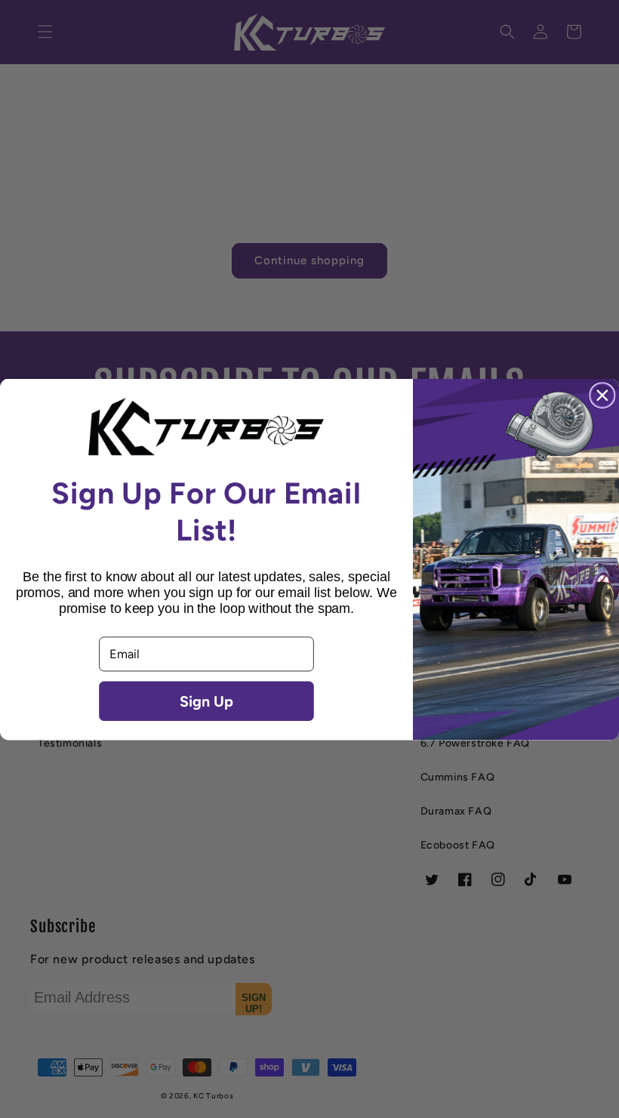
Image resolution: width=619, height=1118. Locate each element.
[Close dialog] (602, 395)
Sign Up (206, 701)
